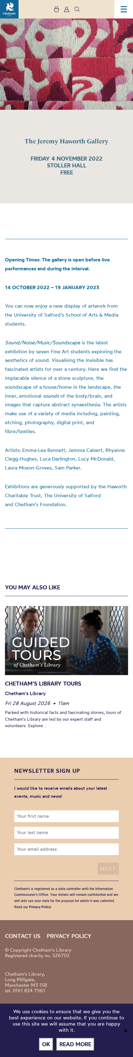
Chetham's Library (9, 9)
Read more (75, 1044)
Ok (46, 1044)
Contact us (23, 936)
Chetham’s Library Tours (43, 683)
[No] (125, 1030)
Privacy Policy (40, 907)
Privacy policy (69, 936)
